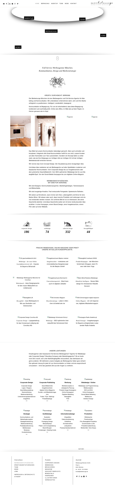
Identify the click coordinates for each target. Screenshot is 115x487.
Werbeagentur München (23, 463)
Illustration (47, 417)
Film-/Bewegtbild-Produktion (88, 421)
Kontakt (73, 3)
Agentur (54, 3)
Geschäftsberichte (47, 386)
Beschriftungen (47, 428)
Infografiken (67, 417)
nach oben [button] (81, 449)
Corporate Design (21, 320)
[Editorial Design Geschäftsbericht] (67, 221)
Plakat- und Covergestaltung (47, 426)
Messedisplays (47, 423)
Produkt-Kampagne (82, 261)
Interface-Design (88, 399)
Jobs (103, 35)
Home (37, 3)
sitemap (17, 476)
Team (61, 3)
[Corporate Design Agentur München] (26, 221)
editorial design (68, 228)
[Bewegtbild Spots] (88, 221)
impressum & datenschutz (24, 474)
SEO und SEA (88, 390)
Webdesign (22, 261)
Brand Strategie (81, 320)
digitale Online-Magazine (47, 390)
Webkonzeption (88, 388)
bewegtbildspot (88, 228)
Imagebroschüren (47, 388)
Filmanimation (47, 419)
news (18, 47)
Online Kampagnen (88, 392)
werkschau (51, 31)
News (67, 3)
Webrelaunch (20, 283)
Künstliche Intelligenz (82, 281)
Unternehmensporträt (53, 281)
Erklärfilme (68, 421)
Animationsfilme (68, 423)
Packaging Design (47, 421)
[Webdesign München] (47, 221)
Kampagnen (49, 475)
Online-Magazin (81, 301)
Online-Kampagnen (68, 392)
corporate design (26, 228)
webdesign (47, 228)
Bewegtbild (20, 301)
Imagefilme (26, 399)
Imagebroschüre (52, 261)
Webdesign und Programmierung (88, 386)
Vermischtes (50, 480)
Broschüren (50, 467)
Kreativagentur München (24, 465)
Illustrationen (51, 478)
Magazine (48, 469)
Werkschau (45, 3)
